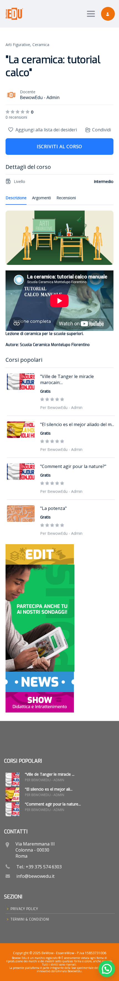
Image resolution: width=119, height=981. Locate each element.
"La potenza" (53, 508)
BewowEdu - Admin (40, 97)
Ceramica (40, 44)
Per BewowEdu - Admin (61, 407)
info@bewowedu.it (35, 876)
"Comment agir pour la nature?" (73, 466)
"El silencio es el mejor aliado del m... (77, 424)
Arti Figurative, (18, 44)
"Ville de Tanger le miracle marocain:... (67, 379)
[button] (107, 969)
